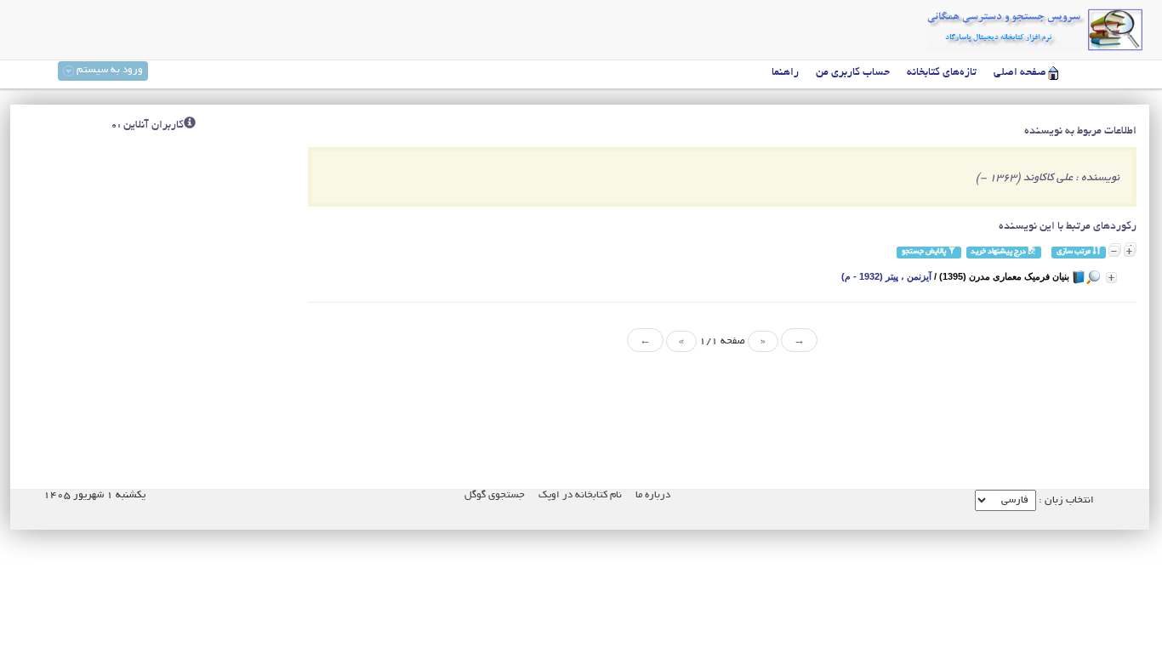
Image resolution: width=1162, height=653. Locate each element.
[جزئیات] (1111, 277)
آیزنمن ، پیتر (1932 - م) (886, 276)
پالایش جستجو (925, 252)
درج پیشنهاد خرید (999, 252)
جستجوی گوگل (494, 495)
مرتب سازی (1074, 252)
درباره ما (652, 495)
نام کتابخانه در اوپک (580, 495)
